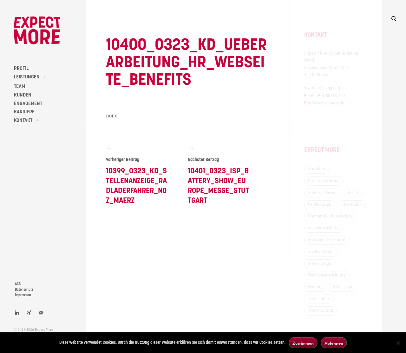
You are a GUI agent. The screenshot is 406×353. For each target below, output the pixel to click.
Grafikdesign (319, 204)
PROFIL (21, 68)
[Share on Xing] (29, 313)
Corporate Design (324, 180)
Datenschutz (24, 289)
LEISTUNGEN (27, 76)
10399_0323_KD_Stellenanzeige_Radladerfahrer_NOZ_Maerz (136, 181)
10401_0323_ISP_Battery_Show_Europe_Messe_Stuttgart (218, 181)
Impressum (23, 295)
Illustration (351, 204)
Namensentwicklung (327, 275)
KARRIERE (24, 111)
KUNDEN (22, 94)
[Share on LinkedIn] (17, 313)
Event (353, 192)
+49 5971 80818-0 (323, 89)
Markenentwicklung (326, 239)
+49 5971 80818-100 (326, 96)
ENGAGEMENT (28, 103)
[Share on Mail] (41, 313)
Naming (315, 287)
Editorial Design (323, 192)
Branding (316, 169)
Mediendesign (321, 252)
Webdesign (342, 287)
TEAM (19, 86)
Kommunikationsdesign (330, 216)
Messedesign (319, 263)
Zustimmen (303, 343)
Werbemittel (319, 298)
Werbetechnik (320, 310)
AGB (18, 284)
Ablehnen (333, 343)
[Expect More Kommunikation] (37, 30)
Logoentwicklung (324, 228)
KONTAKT (23, 120)
